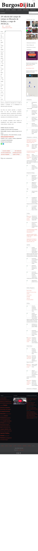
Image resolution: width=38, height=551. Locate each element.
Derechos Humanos (5, 407)
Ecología (3, 27)
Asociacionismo (3, 399)
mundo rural (9, 430)
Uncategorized (8, 437)
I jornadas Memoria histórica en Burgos (5, 426)
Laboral (6, 429)
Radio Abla (28, 298)
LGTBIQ (9, 429)
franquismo (8, 417)
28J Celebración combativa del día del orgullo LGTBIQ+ (17, 152)
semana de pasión (6, 435)
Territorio (10, 27)
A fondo (1, 398)
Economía (7, 411)
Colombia (1, 405)
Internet (9, 427)
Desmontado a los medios (5, 409)
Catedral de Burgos (9, 403)
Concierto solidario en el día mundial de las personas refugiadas (6, 152)
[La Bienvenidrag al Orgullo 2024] (29, 30)
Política (7, 433)
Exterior (6, 415)
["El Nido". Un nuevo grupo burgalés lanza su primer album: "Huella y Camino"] (29, 37)
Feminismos (3, 417)
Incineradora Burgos (5, 427)
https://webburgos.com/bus (30, 68)
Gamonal (1, 419)
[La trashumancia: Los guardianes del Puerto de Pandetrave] (35, 37)
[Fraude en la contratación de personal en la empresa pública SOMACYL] (35, 30)
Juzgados (2, 429)
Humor (6, 422)
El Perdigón (28, 296)
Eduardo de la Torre (30, 65)
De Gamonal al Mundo (30, 299)
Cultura (5, 405)
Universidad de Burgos (4, 439)
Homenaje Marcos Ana (6, 419)
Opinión (2, 433)
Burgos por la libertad (4, 401)
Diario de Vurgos (29, 290)
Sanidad (2, 435)
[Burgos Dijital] (1, 1)
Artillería (4, 398)
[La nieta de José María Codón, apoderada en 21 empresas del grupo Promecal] (29, 24)
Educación (7, 27)
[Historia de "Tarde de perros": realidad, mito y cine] (35, 24)
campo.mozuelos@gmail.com (7, 136)
